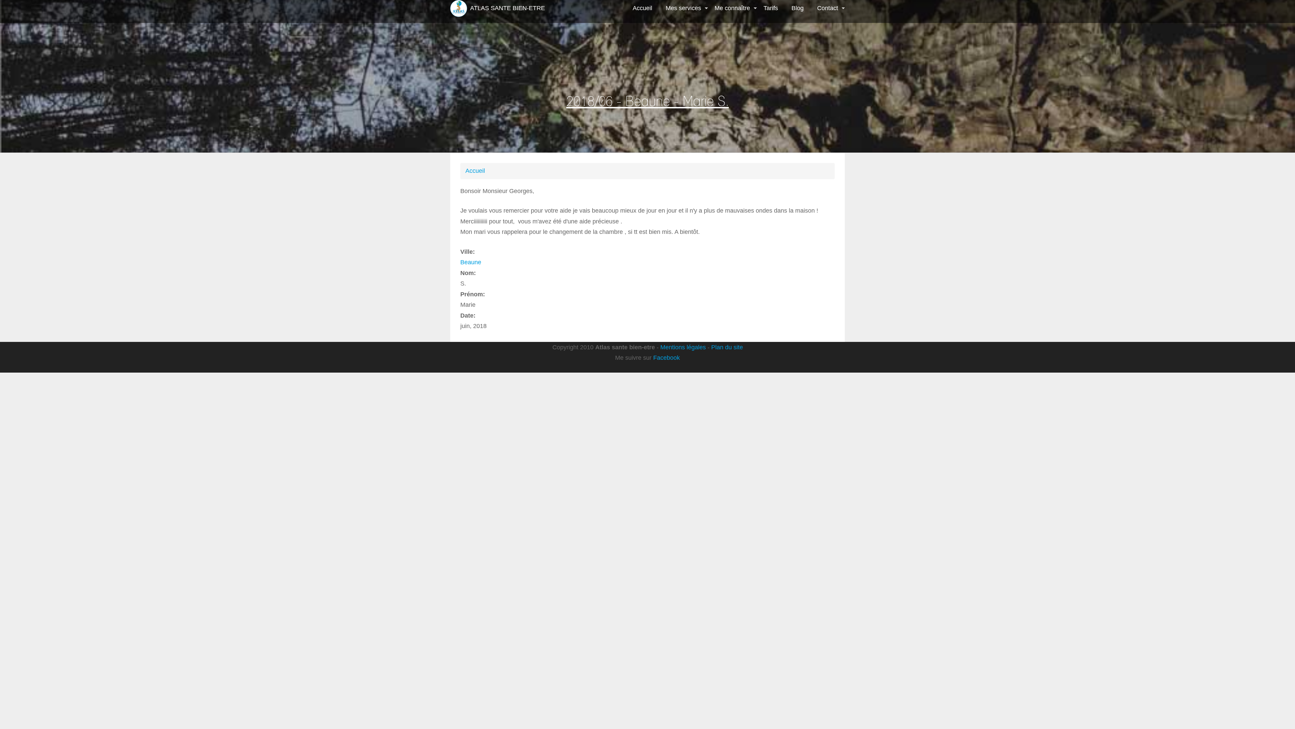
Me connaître (729, 9)
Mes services (680, 9)
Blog (798, 8)
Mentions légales (683, 347)
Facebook (666, 357)
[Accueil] (458, 8)
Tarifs (771, 8)
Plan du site (727, 347)
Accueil (642, 8)
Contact (824, 9)
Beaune (470, 262)
